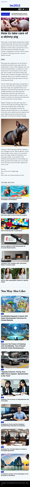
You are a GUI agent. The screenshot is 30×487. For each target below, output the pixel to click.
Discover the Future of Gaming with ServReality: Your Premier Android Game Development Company (13, 347)
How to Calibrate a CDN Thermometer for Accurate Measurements (13, 247)
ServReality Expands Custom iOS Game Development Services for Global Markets (20, 15)
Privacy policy (22, 483)
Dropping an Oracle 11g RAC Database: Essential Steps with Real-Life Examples (13, 425)
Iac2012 (15, 5)
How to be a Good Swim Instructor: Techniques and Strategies (11, 198)
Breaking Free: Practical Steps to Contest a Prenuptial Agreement (14, 449)
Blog (2, 313)
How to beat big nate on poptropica (11, 230)
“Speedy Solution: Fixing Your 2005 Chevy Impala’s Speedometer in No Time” (14, 374)
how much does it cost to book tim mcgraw (14, 215)
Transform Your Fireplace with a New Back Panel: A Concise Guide (13, 264)
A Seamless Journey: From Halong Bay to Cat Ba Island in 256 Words (14, 474)
